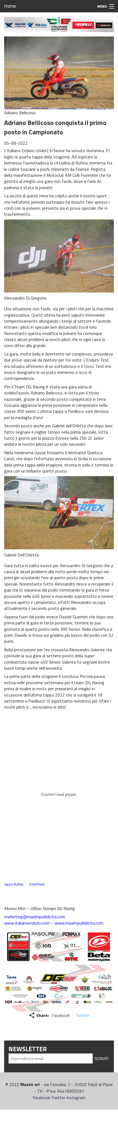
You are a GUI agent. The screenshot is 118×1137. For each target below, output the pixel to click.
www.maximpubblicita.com (79, 923)
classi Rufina (13, 884)
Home (10, 6)
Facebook (61, 1015)
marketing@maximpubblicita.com (34, 916)
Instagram (76, 1097)
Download (36, 884)
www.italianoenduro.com (27, 923)
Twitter (82, 1015)
